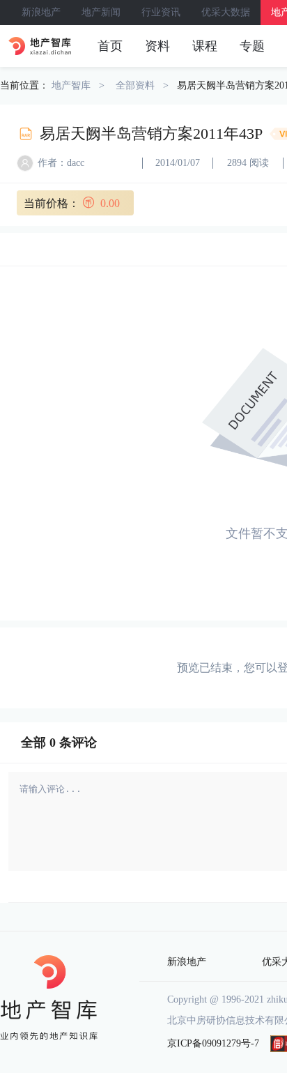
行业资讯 (160, 12)
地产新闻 (101, 12)
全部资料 (135, 85)
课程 (204, 46)
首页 (110, 46)
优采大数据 (225, 12)
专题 (252, 46)
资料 (157, 46)
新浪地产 (41, 12)
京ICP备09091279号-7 (213, 1043)
